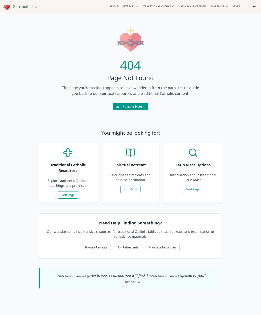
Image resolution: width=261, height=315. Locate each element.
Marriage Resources (162, 247)
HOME (114, 6)
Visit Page (68, 195)
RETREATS (128, 6)
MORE (236, 6)
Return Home (133, 106)
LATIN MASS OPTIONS (193, 6)
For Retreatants (127, 247)
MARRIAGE (218, 6)
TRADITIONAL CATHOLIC (158, 6)
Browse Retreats (96, 247)
